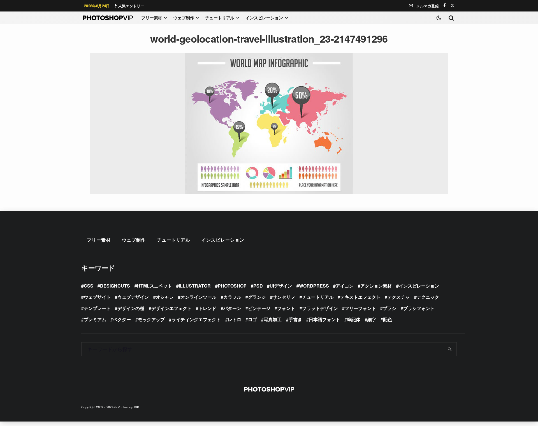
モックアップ (151, 319)
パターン (232, 308)
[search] (449, 349)
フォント (286, 308)
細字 (371, 319)
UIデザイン (281, 286)
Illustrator (195, 286)
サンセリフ (284, 297)
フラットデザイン (320, 308)
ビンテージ (259, 308)
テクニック (428, 297)
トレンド (207, 308)
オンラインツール (198, 297)
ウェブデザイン (133, 297)
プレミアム (95, 319)
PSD (258, 286)
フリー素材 (151, 18)
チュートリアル (219, 18)
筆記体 (353, 319)
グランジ (257, 297)
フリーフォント (360, 308)
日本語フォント (324, 319)
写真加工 (273, 319)
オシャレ (165, 297)
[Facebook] (444, 5)
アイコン (345, 286)
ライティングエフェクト (196, 319)
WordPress (314, 286)
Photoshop (232, 286)
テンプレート (97, 308)
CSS (88, 286)
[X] (452, 5)
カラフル (232, 297)
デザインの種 (130, 308)
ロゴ (252, 319)
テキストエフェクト (360, 297)
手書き (295, 319)
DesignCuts (115, 286)
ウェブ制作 (183, 18)
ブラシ (389, 308)
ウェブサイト (97, 297)
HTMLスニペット (154, 286)
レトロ (234, 319)
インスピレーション (264, 18)
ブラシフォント (419, 308)
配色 (387, 319)
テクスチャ (398, 297)
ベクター (122, 319)
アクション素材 (376, 286)
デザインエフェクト (171, 308)
